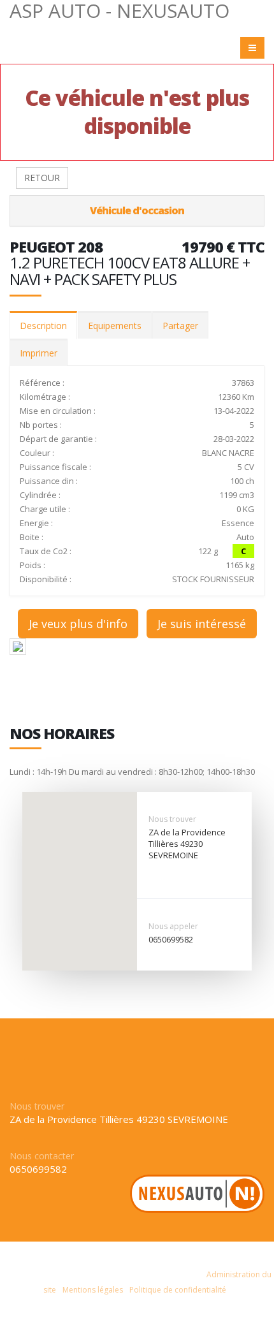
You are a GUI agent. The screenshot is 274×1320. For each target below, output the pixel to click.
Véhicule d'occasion (137, 210)
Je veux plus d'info (78, 623)
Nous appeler (173, 926)
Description (43, 325)
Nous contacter (42, 1156)
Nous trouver (172, 819)
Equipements (114, 325)
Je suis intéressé (201, 623)
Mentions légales (92, 1289)
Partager (180, 325)
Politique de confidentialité (177, 1289)
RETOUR (42, 178)
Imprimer (38, 353)
